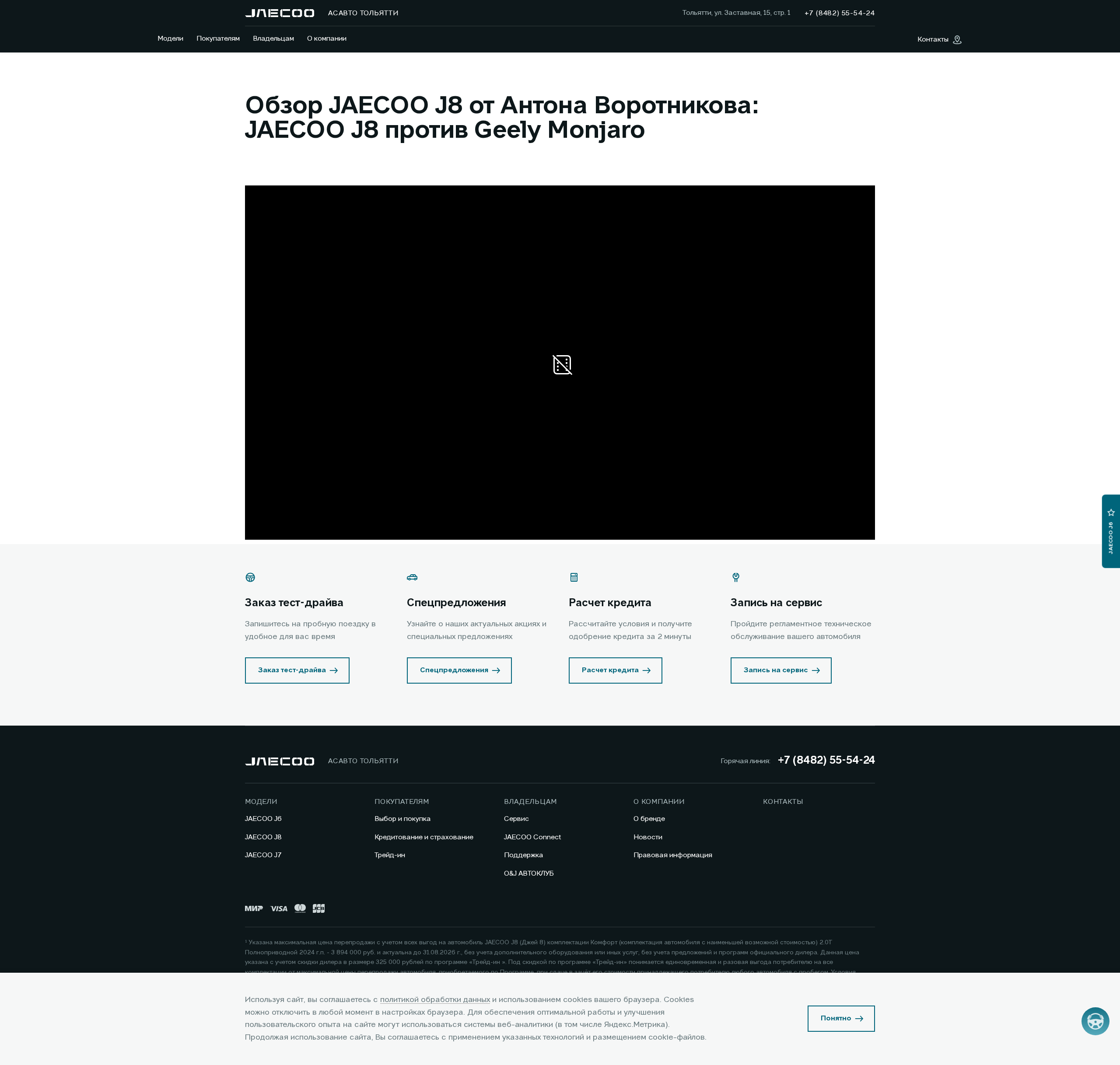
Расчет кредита (610, 670)
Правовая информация (673, 855)
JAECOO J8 (263, 837)
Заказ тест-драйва (292, 670)
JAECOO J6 (263, 819)
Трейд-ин (389, 855)
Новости (648, 837)
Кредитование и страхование (423, 837)
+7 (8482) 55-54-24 (826, 761)
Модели (170, 38)
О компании (326, 38)
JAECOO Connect (532, 837)
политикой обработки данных (435, 1000)
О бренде (649, 819)
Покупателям (218, 38)
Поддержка (523, 855)
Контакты (783, 802)
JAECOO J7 (263, 855)
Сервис (516, 819)
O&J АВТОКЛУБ (529, 873)
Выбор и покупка (402, 819)
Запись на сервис (776, 670)
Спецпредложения (454, 670)
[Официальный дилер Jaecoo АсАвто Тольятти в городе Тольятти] (279, 13)
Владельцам (273, 38)
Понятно (836, 1018)
